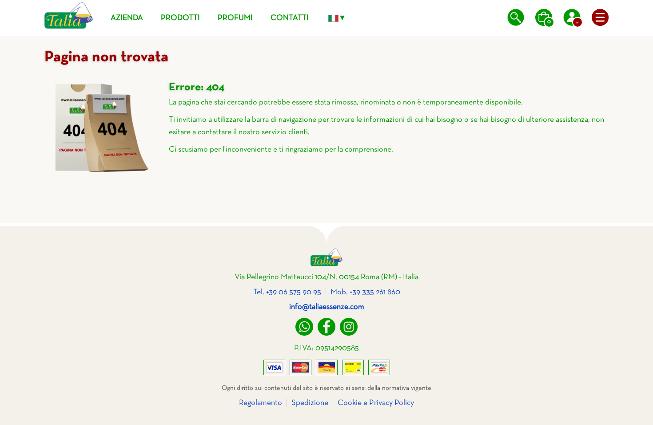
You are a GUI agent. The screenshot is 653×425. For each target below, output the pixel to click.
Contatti (290, 18)
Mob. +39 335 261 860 (365, 292)
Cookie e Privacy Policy (376, 403)
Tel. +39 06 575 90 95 (287, 292)
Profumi (235, 18)
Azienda (127, 18)
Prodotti (180, 18)
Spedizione (309, 403)
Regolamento (260, 403)
